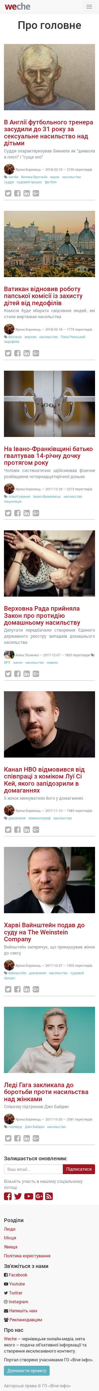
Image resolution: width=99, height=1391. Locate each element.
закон (17, 662)
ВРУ (7, 662)
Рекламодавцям (26, 1319)
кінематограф (39, 818)
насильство (71, 176)
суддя (9, 182)
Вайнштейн (17, 972)
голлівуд (15, 1126)
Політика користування (27, 1255)
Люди (9, 1229)
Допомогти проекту (26, 1370)
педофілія (11, 341)
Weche (10, 1338)
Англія (13, 176)
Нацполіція (12, 501)
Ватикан (15, 336)
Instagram (18, 1301)
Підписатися (79, 1169)
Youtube (17, 1284)
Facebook (18, 1275)
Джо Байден (34, 1126)
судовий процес (29, 182)
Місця (10, 1237)
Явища (10, 1246)
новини (52, 662)
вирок (54, 176)
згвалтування (19, 496)
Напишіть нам (23, 1310)
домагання (17, 818)
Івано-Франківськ (47, 496)
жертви (30, 336)
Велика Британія (34, 176)
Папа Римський (73, 336)
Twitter (15, 1293)
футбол (50, 182)
